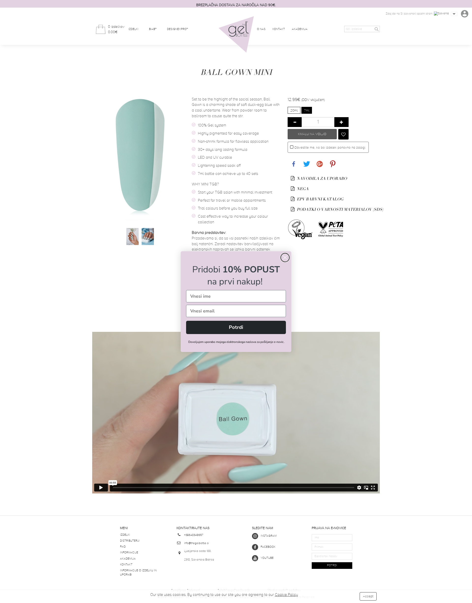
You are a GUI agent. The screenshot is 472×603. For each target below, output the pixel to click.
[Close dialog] (285, 257)
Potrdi (236, 327)
